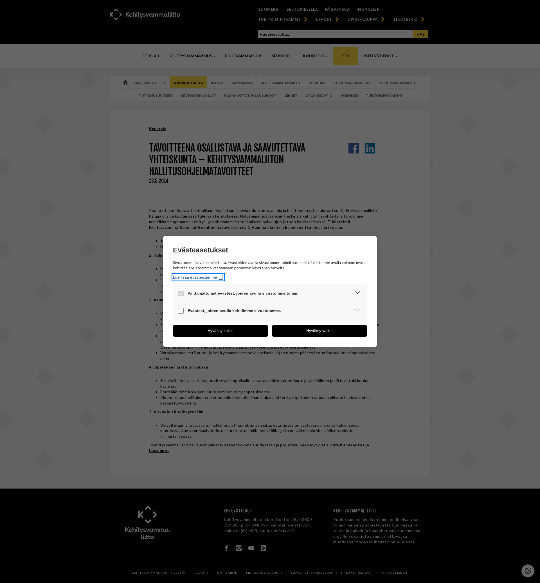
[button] (357, 293)
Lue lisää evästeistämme (195, 277)
